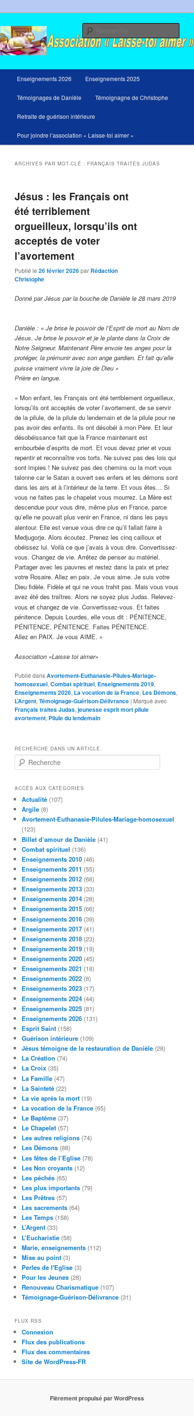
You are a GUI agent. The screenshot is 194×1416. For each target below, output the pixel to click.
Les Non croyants (47, 1167)
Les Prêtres (38, 1197)
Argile (30, 809)
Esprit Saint (39, 1028)
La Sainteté (38, 1088)
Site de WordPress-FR (54, 1361)
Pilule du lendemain (74, 718)
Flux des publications (53, 1341)
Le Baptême (39, 1117)
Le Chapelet (39, 1127)
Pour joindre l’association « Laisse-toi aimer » (75, 135)
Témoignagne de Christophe (131, 97)
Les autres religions (51, 1137)
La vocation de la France (106, 692)
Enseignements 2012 (52, 878)
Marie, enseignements (54, 1247)
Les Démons (159, 692)
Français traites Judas (45, 709)
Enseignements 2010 (52, 859)
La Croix (34, 1067)
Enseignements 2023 (52, 988)
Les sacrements (44, 1207)
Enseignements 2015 (52, 908)
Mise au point (41, 1257)
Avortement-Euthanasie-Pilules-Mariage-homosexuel (98, 819)
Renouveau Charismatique (60, 1287)
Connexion (37, 1331)
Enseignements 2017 (52, 928)
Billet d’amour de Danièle (59, 839)
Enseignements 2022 (52, 978)
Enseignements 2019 (125, 684)
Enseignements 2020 (52, 958)
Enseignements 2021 (52, 968)
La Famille (37, 1078)
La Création (38, 1058)
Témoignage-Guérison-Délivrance (84, 701)
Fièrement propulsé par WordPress (97, 1398)
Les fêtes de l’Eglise (51, 1157)
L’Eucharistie (40, 1237)
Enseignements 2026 (44, 78)
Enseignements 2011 (52, 868)
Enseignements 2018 (52, 938)
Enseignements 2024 (52, 998)
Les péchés (38, 1177)
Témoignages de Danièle (49, 97)
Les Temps (37, 1217)
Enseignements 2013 (52, 888)
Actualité (34, 799)
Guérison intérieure (50, 1038)
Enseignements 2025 (112, 78)
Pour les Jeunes (45, 1277)
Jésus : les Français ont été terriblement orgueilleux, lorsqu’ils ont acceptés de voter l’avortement (76, 226)
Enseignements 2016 (52, 918)
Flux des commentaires (56, 1351)
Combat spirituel (72, 684)
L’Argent (25, 701)
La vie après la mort (51, 1098)
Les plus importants (51, 1187)
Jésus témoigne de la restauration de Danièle (87, 1048)
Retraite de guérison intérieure (56, 116)
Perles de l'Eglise (47, 1267)
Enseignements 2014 (52, 898)
